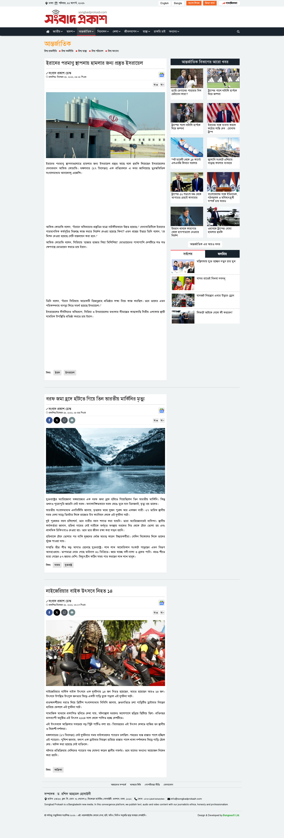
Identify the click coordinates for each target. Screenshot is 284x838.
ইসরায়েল (70, 372)
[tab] (188, 254)
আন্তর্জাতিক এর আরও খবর (205, 244)
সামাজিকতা (231, 3)
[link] (193, 3)
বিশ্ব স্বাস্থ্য (82, 51)
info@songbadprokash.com (186, 798)
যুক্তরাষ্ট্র (68, 565)
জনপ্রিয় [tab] (222, 254)
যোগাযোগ (168, 784)
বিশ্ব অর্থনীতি (67, 51)
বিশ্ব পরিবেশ (97, 51)
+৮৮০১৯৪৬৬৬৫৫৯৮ (154, 798)
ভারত (57, 565)
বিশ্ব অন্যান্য (113, 51)
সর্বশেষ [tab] (187, 254)
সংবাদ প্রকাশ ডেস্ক (60, 73)
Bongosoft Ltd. (231, 815)
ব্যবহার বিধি (135, 784)
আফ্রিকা (58, 769)
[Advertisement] (105, 200)
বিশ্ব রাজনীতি (50, 51)
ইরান (57, 372)
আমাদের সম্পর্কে (118, 784)
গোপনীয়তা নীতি (152, 784)
